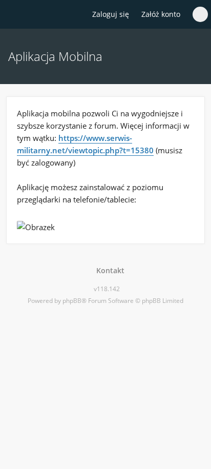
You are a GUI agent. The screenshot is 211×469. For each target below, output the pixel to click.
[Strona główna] (14, 15)
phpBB (71, 300)
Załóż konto (160, 14)
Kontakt (108, 270)
